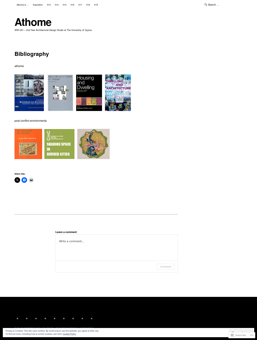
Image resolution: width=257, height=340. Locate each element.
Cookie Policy (69, 333)
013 (49, 4)
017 (80, 4)
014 (57, 4)
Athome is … (23, 4)
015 (64, 4)
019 (96, 4)
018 (88, 4)
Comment (165, 266)
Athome (33, 22)
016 (72, 4)
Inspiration (38, 4)
